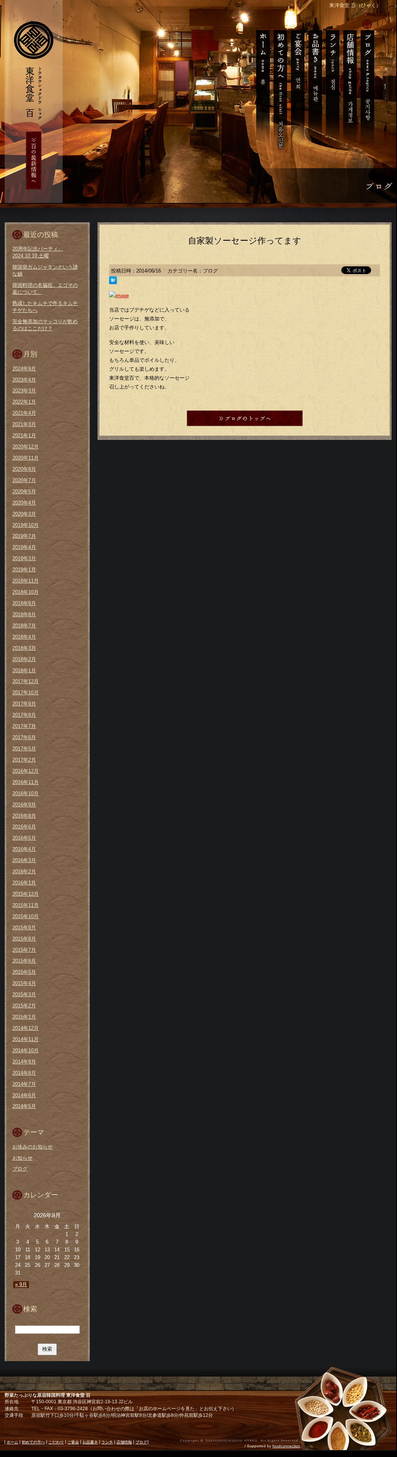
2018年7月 (24, 626)
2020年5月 (24, 491)
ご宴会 (297, 85)
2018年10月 (25, 592)
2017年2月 (24, 760)
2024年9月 (24, 368)
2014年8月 (24, 1073)
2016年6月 (24, 827)
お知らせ (22, 1158)
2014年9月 (24, 1062)
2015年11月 (25, 905)
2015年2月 (24, 1006)
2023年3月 (24, 391)
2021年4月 (24, 413)
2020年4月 (24, 503)
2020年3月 (24, 514)
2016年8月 (24, 816)
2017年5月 (24, 749)
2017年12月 (25, 681)
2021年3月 (24, 424)
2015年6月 (24, 961)
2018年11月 (25, 581)
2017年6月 (24, 737)
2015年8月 (24, 939)
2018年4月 (24, 637)
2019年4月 (24, 547)
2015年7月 (24, 950)
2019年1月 (24, 570)
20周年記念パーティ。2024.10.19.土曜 (37, 252)
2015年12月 (25, 894)
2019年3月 (24, 558)
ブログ (369, 85)
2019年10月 (25, 525)
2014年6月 (24, 1095)
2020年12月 (25, 447)
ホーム (260, 85)
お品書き (314, 85)
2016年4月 (24, 849)
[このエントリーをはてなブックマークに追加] (113, 281)
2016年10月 (25, 793)
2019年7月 (24, 536)
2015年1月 (24, 1017)
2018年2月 (24, 659)
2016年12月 (25, 771)
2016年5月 (24, 838)
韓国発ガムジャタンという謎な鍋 (45, 270)
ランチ (332, 85)
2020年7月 (24, 480)
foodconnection (286, 1446)
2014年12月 (25, 1028)
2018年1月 (24, 670)
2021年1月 (24, 435)
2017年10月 (25, 692)
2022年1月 (24, 402)
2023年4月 (24, 380)
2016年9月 (24, 805)
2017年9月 (24, 704)
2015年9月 (24, 927)
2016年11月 (25, 782)
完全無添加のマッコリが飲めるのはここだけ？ (45, 325)
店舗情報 (349, 85)
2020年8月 (24, 469)
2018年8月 (24, 614)
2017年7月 (24, 726)
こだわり (56, 1442)
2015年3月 (24, 994)
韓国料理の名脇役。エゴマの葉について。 (45, 288)
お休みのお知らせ (32, 1147)
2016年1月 (24, 883)
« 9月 (21, 1284)
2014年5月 (24, 1106)
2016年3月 (24, 860)
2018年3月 (24, 648)
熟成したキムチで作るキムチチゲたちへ (45, 306)
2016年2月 (24, 871)
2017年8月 (24, 715)
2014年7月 (24, 1084)
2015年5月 (24, 972)
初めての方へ (280, 85)
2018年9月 (24, 603)
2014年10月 (25, 1050)
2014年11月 (25, 1039)
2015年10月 (25, 916)
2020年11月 (25, 458)
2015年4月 (24, 983)
